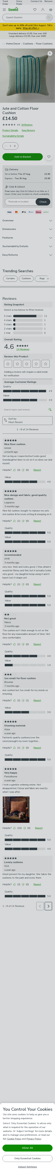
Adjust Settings (27, 1167)
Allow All (27, 1148)
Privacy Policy (33, 1139)
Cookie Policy (14, 1139)
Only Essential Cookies (27, 1158)
